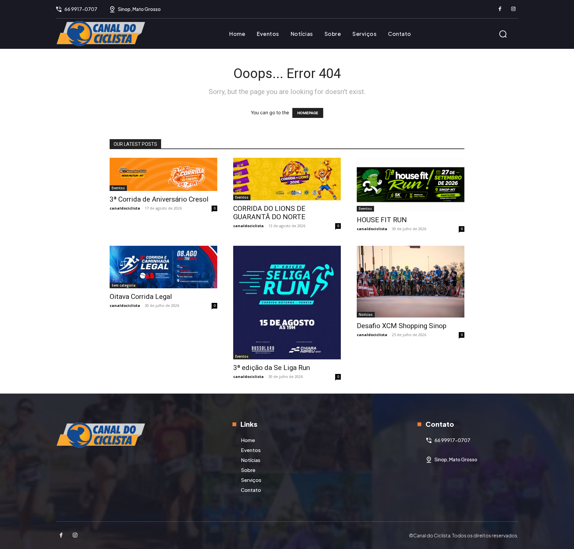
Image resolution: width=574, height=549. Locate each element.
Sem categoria (124, 285)
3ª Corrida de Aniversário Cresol (159, 199)
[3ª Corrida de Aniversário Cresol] (163, 174)
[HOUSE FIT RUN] (410, 185)
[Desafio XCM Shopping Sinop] (410, 282)
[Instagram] (513, 9)
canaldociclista (125, 208)
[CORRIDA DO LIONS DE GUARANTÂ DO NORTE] (287, 179)
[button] (503, 34)
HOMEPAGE (307, 113)
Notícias (366, 314)
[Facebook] (500, 9)
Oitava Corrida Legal (141, 297)
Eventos (118, 188)
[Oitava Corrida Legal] (163, 267)
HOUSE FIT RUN (382, 220)
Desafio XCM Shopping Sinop (401, 326)
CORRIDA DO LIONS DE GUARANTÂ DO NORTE (269, 213)
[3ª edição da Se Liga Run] (287, 302)
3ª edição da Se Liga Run (271, 368)
